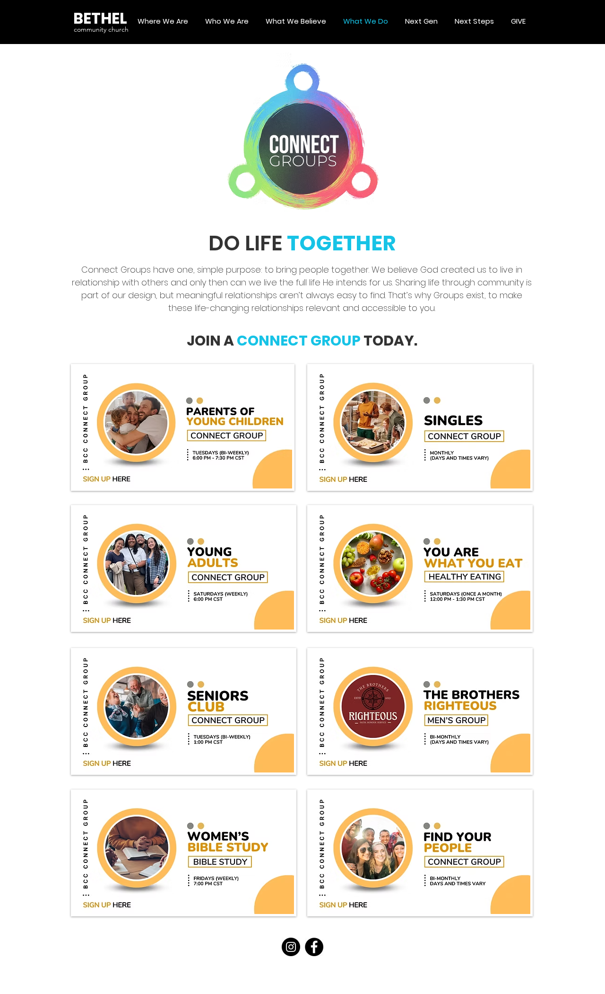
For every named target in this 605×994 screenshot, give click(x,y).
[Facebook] (314, 947)
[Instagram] (291, 947)
